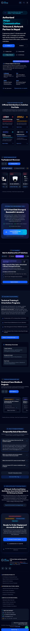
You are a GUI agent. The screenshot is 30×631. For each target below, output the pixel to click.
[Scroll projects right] (6, 391)
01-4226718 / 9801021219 (10, 614)
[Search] (24, 2)
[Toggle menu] (27, 2)
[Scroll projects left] (3, 391)
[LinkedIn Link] (6, 568)
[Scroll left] (3, 163)
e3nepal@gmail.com (8, 616)
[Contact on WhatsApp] (26, 627)
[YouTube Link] (9, 568)
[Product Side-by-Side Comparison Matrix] (20, 2)
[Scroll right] (5, 163)
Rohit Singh (17, 626)
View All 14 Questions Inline (15, 473)
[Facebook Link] (2, 568)
